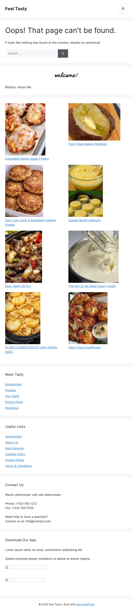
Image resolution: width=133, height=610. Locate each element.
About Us (11, 442)
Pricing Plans (14, 402)
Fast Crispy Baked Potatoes (87, 144)
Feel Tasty (16, 8)
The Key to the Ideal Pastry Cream (92, 286)
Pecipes (10, 390)
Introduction (13, 384)
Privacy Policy (14, 460)
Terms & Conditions (18, 466)
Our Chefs (12, 396)
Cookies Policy (15, 454)
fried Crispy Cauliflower (84, 347)
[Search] (63, 53)
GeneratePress (85, 604)
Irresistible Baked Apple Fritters (27, 158)
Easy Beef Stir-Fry (18, 286)
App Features (14, 448)
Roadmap (12, 408)
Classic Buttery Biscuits (84, 220)
